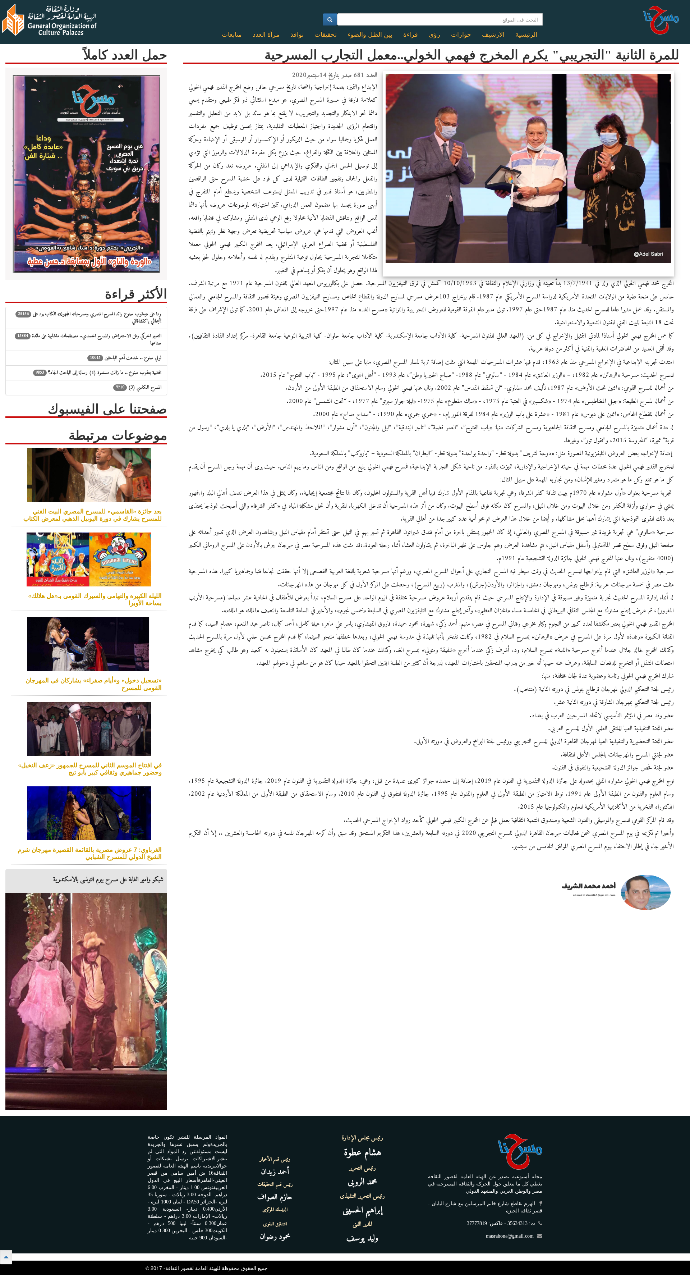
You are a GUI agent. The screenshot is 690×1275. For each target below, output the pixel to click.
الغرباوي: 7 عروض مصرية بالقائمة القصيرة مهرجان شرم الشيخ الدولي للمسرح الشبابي (90, 853)
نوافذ (297, 34)
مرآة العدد (266, 34)
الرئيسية (526, 34)
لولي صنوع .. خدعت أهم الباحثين (125, 357)
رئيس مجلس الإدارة (362, 1138)
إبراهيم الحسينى (362, 1210)
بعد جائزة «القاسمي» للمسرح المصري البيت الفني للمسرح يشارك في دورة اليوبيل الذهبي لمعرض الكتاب (92, 514)
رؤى (434, 34)
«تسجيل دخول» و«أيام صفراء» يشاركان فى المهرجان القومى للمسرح (94, 683)
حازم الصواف (275, 1197)
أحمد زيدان (275, 1172)
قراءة (410, 34)
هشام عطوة (362, 1153)
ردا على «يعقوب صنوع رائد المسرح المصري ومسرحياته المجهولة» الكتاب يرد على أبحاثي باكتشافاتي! (89, 318)
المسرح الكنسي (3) (138, 387)
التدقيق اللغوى (275, 1224)
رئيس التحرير (362, 1168)
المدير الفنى (362, 1224)
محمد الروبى (362, 1182)
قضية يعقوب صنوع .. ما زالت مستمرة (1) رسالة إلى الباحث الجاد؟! (98, 372)
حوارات (461, 34)
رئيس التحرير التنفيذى (362, 1196)
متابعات (232, 34)
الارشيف (493, 34)
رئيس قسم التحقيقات (275, 1184)
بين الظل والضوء (370, 34)
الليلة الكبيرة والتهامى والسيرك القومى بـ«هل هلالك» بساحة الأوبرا (95, 599)
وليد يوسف (362, 1238)
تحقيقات (325, 34)
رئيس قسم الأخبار (275, 1159)
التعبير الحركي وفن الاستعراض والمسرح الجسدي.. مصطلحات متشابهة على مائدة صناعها (89, 340)
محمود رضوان (275, 1236)
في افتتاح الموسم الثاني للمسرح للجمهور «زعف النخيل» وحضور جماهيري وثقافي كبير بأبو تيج (90, 768)
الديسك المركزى (275, 1210)
